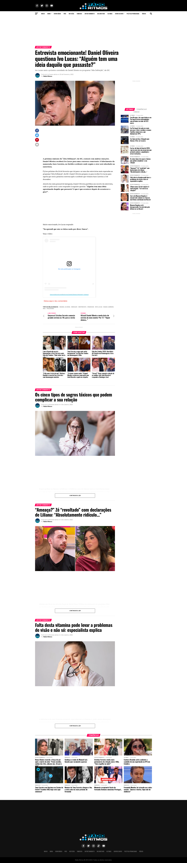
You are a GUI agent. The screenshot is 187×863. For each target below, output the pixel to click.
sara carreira (109, 307)
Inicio (43, 14)
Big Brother (101, 14)
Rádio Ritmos (47, 76)
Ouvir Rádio (57, 14)
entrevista (82, 307)
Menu (49, 14)
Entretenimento (90, 14)
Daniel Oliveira (65, 307)
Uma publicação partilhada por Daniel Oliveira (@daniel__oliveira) (69, 294)
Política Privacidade (133, 14)
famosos (91, 307)
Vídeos (144, 14)
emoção (74, 307)
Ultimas (110, 14)
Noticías (71, 14)
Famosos (79, 14)
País (65, 14)
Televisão (50, 308)
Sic (45, 308)
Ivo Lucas (99, 307)
